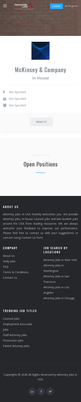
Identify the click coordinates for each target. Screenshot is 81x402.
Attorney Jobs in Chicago (59, 298)
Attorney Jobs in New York (60, 260)
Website (41, 122)
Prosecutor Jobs (13, 340)
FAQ (5, 267)
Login (56, 6)
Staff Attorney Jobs (15, 335)
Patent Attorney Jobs (16, 346)
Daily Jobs (9, 261)
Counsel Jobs (11, 318)
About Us (9, 256)
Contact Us (10, 277)
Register (73, 6)
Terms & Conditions (16, 272)
